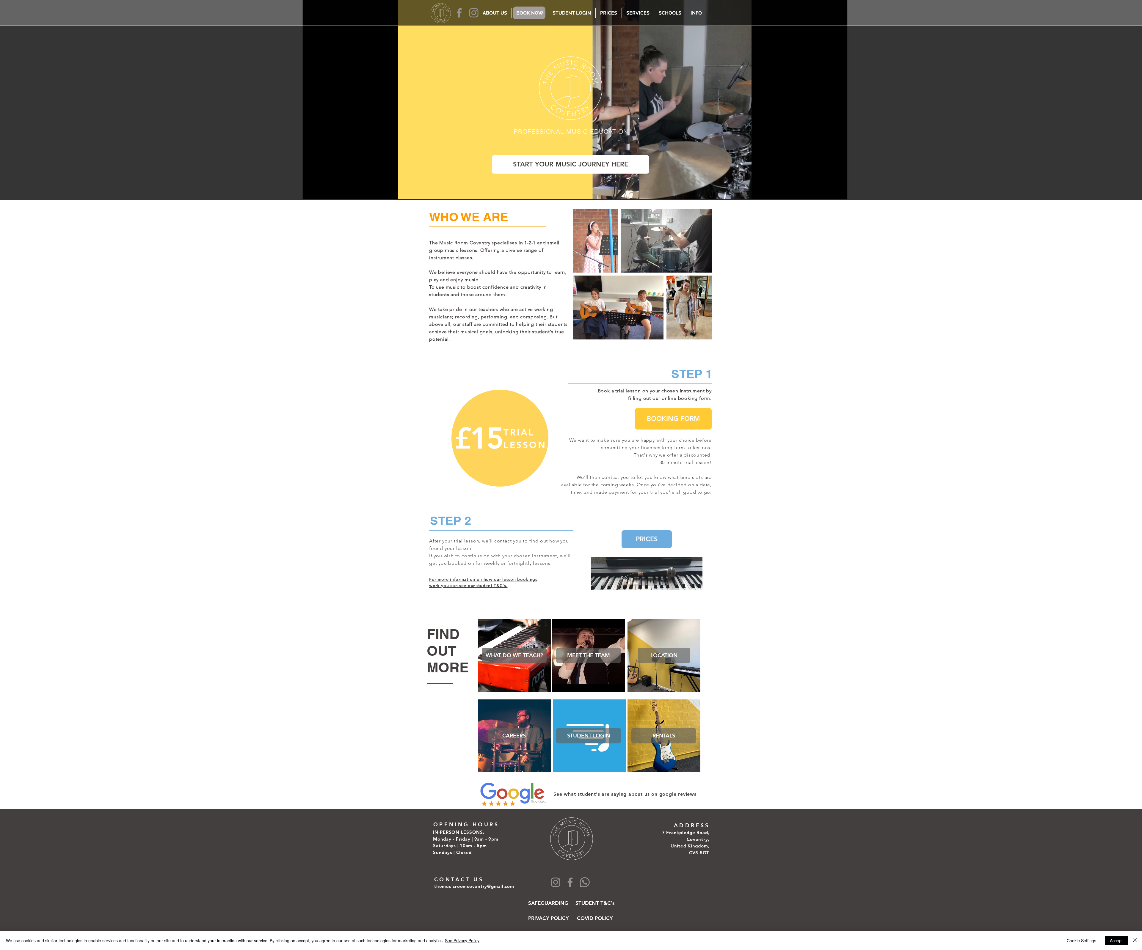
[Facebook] (459, 13)
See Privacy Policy (462, 940)
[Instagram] (474, 13)
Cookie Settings (1081, 940)
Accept (1116, 940)
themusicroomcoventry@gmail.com (474, 886)
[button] (588, 655)
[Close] (1134, 940)
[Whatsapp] (584, 882)
